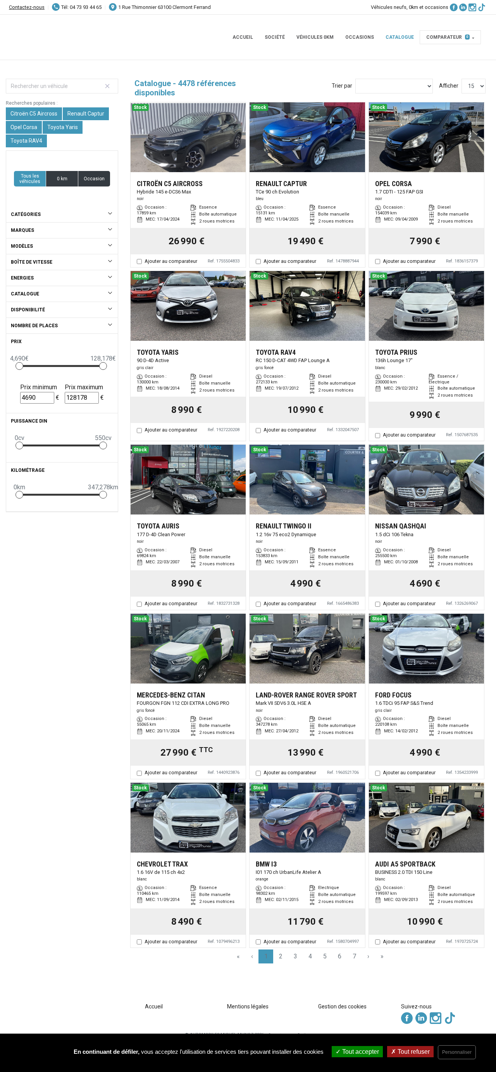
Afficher (448, 86)
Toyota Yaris (62, 127)
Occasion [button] (94, 178)
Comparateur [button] (447, 37)
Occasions (359, 37)
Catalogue (400, 37)
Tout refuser (413, 1051)
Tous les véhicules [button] (29, 178)
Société (275, 37)
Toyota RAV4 (26, 141)
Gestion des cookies (342, 1006)
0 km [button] (62, 178)
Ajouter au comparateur (171, 261)
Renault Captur (85, 113)
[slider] (19, 366)
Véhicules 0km (315, 37)
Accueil (242, 37)
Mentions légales (248, 1006)
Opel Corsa (23, 127)
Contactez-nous (27, 7)
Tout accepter (360, 1051)
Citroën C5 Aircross (33, 113)
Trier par (342, 86)
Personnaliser (457, 1052)
